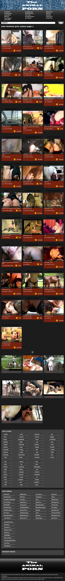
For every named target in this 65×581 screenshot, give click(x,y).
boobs (7, 466)
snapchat (22, 466)
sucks (22, 452)
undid (11, 265)
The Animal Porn (32, 5)
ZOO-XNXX (7, 19)
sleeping (6, 449)
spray (8, 75)
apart (48, 156)
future (31, 75)
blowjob (38, 454)
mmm (22, 477)
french (38, 437)
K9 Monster (53, 499)
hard (6, 457)
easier (52, 48)
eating (22, 469)
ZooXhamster (29, 12)
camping (10, 128)
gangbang (22, 439)
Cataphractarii (23, 512)
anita (22, 434)
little (6, 469)
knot (53, 444)
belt (9, 265)
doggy (53, 437)
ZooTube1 (7, 12)
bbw (6, 464)
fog (38, 452)
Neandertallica (39, 505)
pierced (38, 457)
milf (38, 449)
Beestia (37, 510)
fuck (7, 472)
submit (5, 183)
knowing (28, 237)
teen (7, 437)
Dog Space (6, 545)
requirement (7, 156)
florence (38, 434)
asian (22, 447)
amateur (22, 479)
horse (22, 457)
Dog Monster (54, 510)
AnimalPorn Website (7, 15)
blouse (31, 183)
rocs (38, 469)
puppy (38, 447)
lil (38, 477)
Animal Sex (49, 18)
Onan (36, 499)
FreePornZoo (8, 13)
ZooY (36, 512)
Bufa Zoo (53, 494)
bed (38, 461)
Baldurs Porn (7, 530)
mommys (38, 474)
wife (6, 484)
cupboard (49, 237)
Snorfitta (48, 15)
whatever (10, 183)
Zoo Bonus (38, 494)
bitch (7, 477)
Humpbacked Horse (9, 540)
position (6, 101)
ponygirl (9, 48)
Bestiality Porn (23, 515)
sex (22, 482)
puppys (22, 472)
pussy (27, 156)
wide (31, 237)
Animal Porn (22, 510)
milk (5, 75)
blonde (53, 447)
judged (10, 210)
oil (53, 264)
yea (38, 442)
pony (26, 318)
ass (53, 454)
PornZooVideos (54, 512)
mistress (28, 48)
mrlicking (53, 439)
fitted (5, 48)
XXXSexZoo (49, 12)
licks (53, 452)
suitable (10, 101)
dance (22, 461)
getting (6, 442)
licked (7, 444)
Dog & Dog (38, 518)
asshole (6, 452)
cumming (7, 454)
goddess (49, 291)
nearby (53, 237)
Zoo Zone (28, 15)
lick (6, 461)
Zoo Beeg (53, 507)
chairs (6, 128)
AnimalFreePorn (29, 16)
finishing (22, 444)
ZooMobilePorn (23, 507)
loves (53, 457)
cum (53, 442)
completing (49, 101)
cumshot (31, 156)
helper (38, 479)
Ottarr (52, 497)
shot (38, 464)
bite (47, 128)
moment (49, 210)
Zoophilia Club (7, 522)
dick (27, 291)
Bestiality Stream (39, 507)
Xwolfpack (38, 497)
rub (52, 264)
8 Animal (5, 524)
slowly (6, 265)
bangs (22, 449)
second (22, 474)
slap (27, 130)
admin (6, 434)
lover (38, 439)
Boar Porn (53, 518)
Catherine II (49, 16)
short (31, 101)
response (10, 291)
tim (22, 464)
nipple (8, 345)
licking (7, 447)
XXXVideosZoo (29, 13)
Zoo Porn (6, 543)
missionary (22, 454)
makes (53, 449)
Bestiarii (37, 515)
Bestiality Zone (54, 515)
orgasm (53, 210)
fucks (7, 474)
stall (48, 75)
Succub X (6, 527)
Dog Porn (37, 502)
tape (22, 484)
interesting (7, 237)
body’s (5, 291)
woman (38, 444)
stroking (49, 48)
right (6, 345)
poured (31, 48)
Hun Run (5, 532)
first (6, 479)
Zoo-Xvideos (8, 18)
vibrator (38, 472)
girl (53, 434)
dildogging (38, 466)
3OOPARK (6, 535)
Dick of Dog (6, 538)
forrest (22, 437)
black (22, 442)
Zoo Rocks (28, 18)
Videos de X (22, 518)
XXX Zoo (48, 13)
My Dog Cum (54, 502)
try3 (7, 482)
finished (31, 210)
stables (27, 75)
